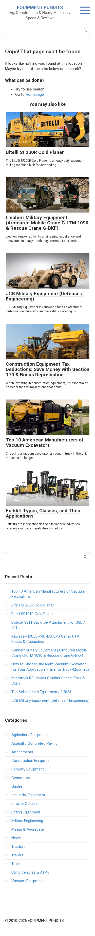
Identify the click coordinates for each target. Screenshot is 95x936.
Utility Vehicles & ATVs (30, 872)
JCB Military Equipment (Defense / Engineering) (44, 296)
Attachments (22, 752)
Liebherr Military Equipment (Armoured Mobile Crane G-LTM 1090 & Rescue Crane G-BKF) (47, 223)
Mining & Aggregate (27, 829)
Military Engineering (27, 820)
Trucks (17, 863)
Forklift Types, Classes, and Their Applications (43, 513)
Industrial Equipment (28, 795)
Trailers (17, 855)
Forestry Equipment (27, 769)
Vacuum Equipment (27, 881)
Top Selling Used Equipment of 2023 (41, 692)
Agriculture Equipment (29, 735)
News (16, 838)
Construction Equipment (31, 760)
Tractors (18, 846)
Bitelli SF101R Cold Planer (32, 614)
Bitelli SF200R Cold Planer (35, 152)
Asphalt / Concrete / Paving (34, 743)
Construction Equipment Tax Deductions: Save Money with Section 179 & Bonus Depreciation (47, 369)
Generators (20, 778)
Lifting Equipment (25, 812)
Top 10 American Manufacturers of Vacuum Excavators (44, 442)
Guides (17, 786)
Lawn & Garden (24, 803)
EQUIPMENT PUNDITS (40, 7)
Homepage (35, 94)
